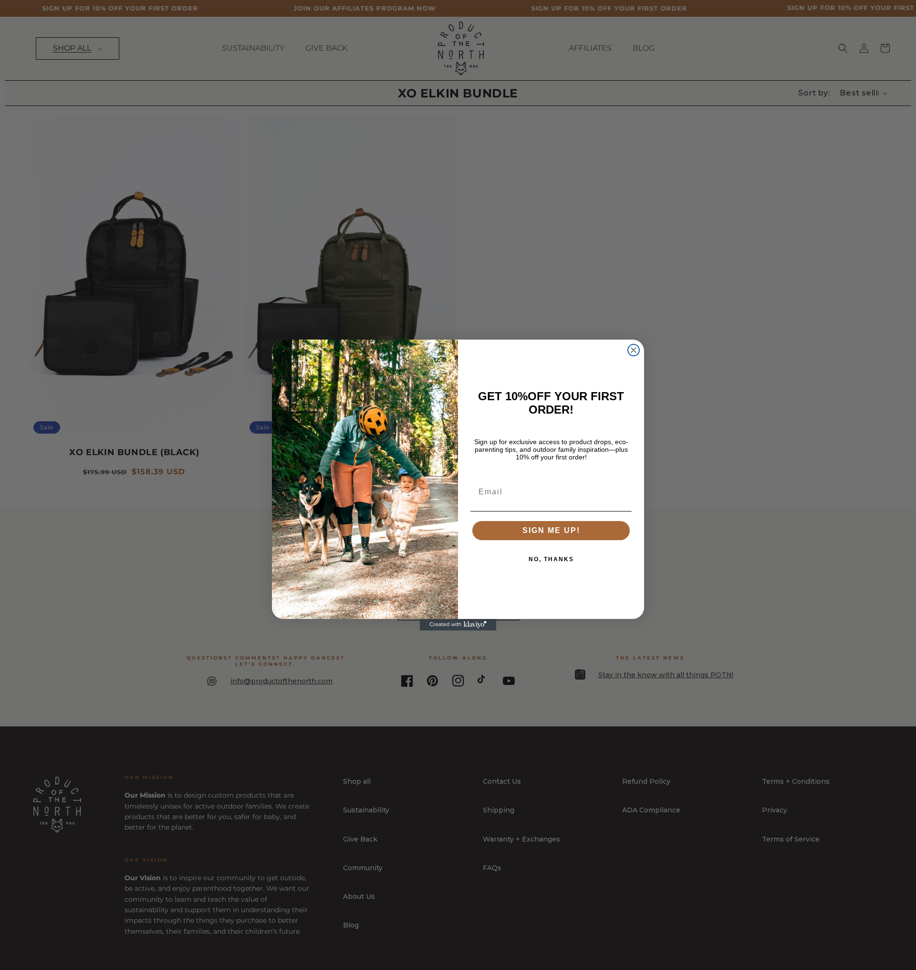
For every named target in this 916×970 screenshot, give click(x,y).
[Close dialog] (633, 350)
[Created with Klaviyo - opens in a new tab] (458, 624)
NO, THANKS (551, 559)
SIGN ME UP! (551, 530)
